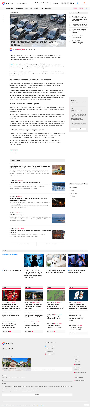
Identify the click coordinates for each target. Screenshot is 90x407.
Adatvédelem (78, 369)
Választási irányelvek (79, 380)
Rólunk (76, 359)
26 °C (56, 3)
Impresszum (78, 364)
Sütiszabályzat (40, 404)
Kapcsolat (77, 361)
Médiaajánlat (78, 367)
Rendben (86, 405)
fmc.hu (14, 49)
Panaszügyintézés (79, 377)
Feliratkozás (78, 128)
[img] (7, 3)
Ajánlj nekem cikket (50, 244)
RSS (76, 375)
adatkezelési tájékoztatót (81, 124)
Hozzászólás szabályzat (80, 372)
